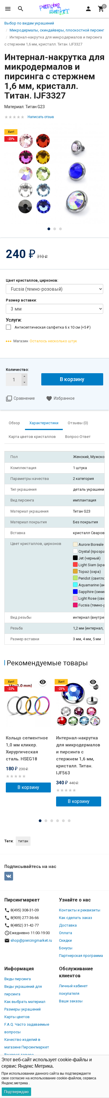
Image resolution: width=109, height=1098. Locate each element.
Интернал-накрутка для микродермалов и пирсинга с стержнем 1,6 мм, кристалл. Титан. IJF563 (78, 755)
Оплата (65, 933)
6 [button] (69, 821)
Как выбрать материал (24, 1001)
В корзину (72, 379)
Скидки (65, 940)
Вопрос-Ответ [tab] (78, 436)
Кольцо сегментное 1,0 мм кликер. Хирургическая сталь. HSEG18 (27, 748)
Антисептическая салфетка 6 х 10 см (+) (53, 327)
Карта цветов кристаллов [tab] (32, 436)
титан (23, 841)
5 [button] (63, 821)
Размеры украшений (22, 1009)
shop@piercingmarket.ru (31, 940)
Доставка (68, 925)
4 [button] (57, 821)
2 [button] (55, 229)
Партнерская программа (81, 955)
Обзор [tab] (14, 423)
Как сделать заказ (75, 917)
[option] (54, 173)
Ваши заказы (71, 1001)
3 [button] (60, 229)
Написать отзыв (41, 117)
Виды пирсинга (17, 979)
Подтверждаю (16, 1092)
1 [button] (49, 229)
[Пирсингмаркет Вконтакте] (8, 876)
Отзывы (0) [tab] (78, 423)
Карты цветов (17, 1017)
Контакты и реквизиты (79, 910)
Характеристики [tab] (43, 423)
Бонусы (65, 948)
